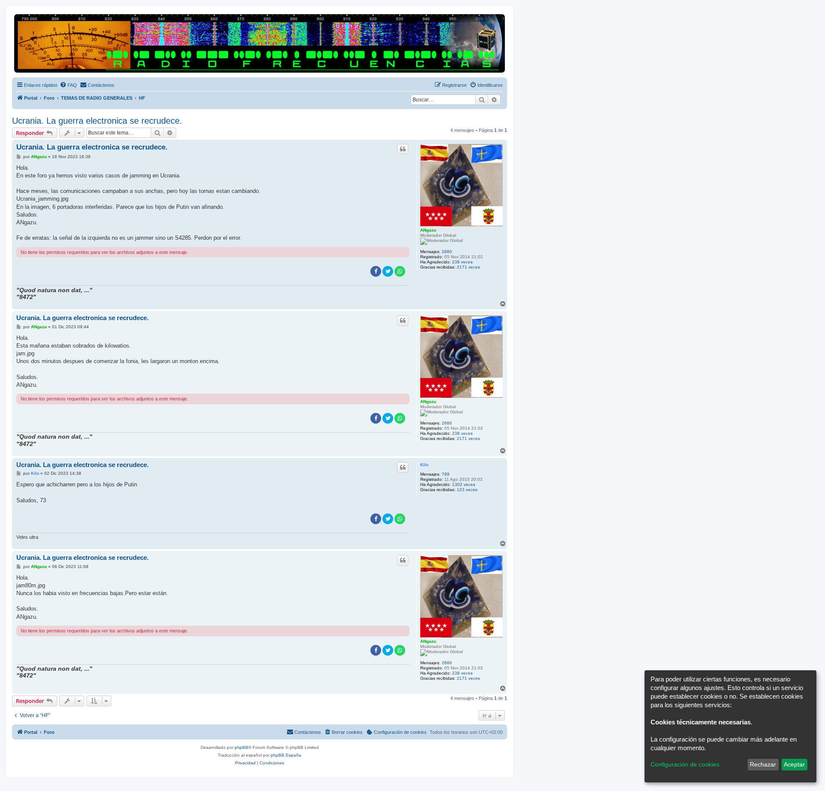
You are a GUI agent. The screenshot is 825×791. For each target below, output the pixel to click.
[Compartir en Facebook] (375, 271)
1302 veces (463, 484)
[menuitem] (68, 85)
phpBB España (286, 755)
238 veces (462, 262)
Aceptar (794, 764)
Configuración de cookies (685, 764)
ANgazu (428, 230)
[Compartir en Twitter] (387, 271)
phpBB (241, 747)
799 (445, 474)
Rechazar (763, 764)
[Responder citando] (402, 149)
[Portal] (259, 43)
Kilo (424, 464)
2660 (447, 251)
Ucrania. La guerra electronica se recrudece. (97, 120)
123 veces (467, 489)
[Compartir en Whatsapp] (399, 271)
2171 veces (468, 267)
